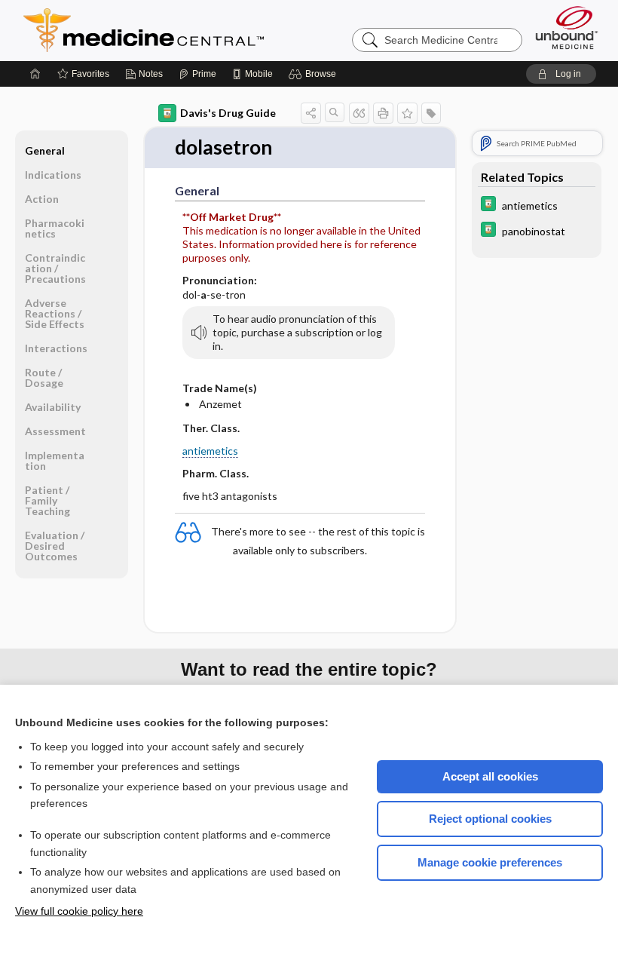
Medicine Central (210, 30)
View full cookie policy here (79, 911)
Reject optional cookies (490, 818)
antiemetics (210, 450)
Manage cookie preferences (490, 862)
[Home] (35, 74)
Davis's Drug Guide (228, 112)
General (45, 150)
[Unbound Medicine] (567, 27)
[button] (315, 74)
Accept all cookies (490, 776)
